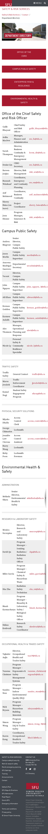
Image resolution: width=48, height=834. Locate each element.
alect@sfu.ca (33, 330)
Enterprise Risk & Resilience (24, 84)
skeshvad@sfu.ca (37, 626)
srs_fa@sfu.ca (35, 139)
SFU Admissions (7, 794)
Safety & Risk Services (16, 9)
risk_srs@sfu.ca (36, 172)
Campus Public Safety (24, 69)
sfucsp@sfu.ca (38, 393)
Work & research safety (10, 764)
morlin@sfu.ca (33, 255)
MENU (38, 3)
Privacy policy (6, 812)
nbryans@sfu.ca (35, 708)
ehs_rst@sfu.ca (36, 589)
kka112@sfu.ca (35, 737)
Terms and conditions (9, 809)
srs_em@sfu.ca (36, 182)
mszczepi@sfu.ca (37, 531)
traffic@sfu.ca (38, 374)
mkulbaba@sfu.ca (35, 498)
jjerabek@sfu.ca (39, 383)
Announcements (7, 777)
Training (5, 774)
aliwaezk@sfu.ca (34, 297)
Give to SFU (6, 800)
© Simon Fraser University (11, 815)
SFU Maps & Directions (10, 790)
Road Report (6, 797)
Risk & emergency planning (11, 767)
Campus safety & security (10, 760)
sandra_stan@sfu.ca (37, 691)
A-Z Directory (30, 773)
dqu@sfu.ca (34, 552)
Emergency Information (10, 804)
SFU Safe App (6, 770)
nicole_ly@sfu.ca (34, 345)
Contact (25, 15)
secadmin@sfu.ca (35, 265)
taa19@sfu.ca (34, 656)
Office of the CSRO (24, 54)
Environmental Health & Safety (24, 101)
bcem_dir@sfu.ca (37, 152)
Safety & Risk (6, 787)
